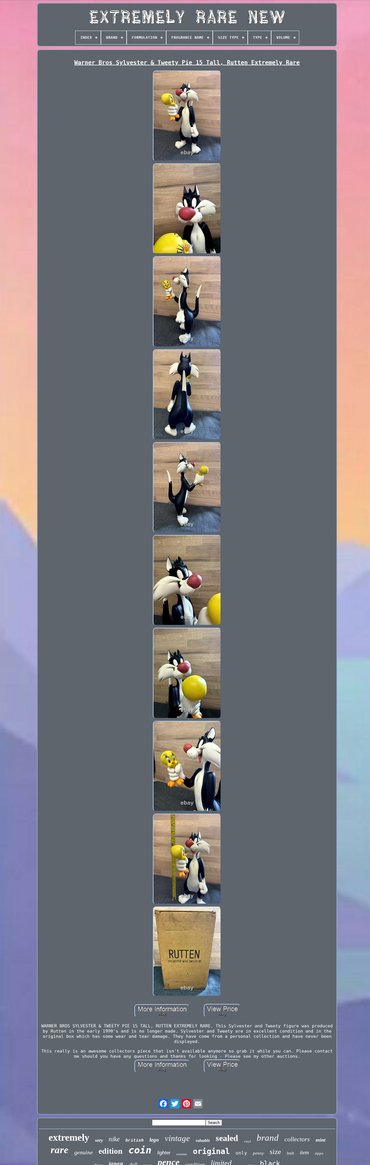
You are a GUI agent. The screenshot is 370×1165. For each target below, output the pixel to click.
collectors (297, 1139)
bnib (290, 1153)
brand (268, 1138)
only (241, 1153)
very (99, 1140)
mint (320, 1140)
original (211, 1151)
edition (111, 1150)
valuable (203, 1140)
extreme (181, 1154)
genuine (83, 1152)
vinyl (247, 1141)
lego (154, 1140)
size (275, 1151)
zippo (319, 1153)
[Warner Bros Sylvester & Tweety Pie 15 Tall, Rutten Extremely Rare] (187, 116)
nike (114, 1139)
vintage (177, 1138)
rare (60, 1149)
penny (258, 1153)
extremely (69, 1137)
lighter (164, 1152)
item (304, 1152)
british (134, 1140)
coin (139, 1150)
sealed (227, 1138)
